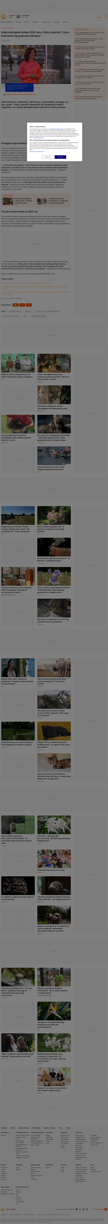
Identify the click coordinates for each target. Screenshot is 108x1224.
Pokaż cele (48, 157)
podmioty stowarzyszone (57, 129)
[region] (54, 141)
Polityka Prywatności (38, 137)
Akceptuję (60, 157)
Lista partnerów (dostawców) (36, 151)
